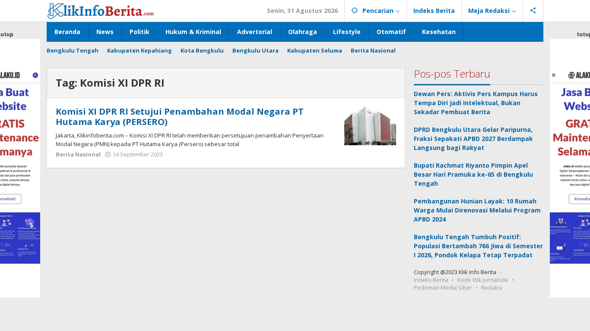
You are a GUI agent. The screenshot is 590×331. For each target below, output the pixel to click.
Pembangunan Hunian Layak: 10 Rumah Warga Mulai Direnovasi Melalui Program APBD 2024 (477, 210)
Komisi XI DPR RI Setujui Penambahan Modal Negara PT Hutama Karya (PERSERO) (180, 117)
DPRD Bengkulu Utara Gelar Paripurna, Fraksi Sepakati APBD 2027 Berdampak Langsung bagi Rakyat (473, 138)
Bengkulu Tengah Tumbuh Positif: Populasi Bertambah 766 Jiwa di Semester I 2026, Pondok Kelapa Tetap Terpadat (478, 246)
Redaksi (491, 287)
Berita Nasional (78, 154)
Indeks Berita (431, 280)
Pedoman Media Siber (443, 287)
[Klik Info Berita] (101, 10)
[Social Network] (533, 11)
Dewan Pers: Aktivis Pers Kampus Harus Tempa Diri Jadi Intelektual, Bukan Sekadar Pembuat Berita (476, 103)
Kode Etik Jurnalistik (482, 280)
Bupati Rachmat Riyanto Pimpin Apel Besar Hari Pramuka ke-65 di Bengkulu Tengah (473, 174)
